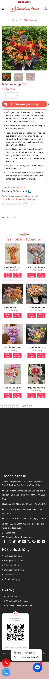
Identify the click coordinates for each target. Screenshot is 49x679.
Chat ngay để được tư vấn (15, 191)
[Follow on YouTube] (43, 541)
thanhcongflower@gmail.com (20, 199)
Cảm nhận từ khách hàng (17, 601)
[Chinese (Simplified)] (26, 2)
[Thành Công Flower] (24, 9)
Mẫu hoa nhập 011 (13, 267)
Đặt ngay (7, 275)
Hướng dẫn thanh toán (14, 560)
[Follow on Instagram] (9, 541)
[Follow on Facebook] (4, 541)
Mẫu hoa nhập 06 (36, 267)
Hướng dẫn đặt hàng (13, 556)
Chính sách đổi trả (12, 574)
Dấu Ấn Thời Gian (12, 347)
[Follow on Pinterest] (34, 541)
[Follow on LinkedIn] (38, 541)
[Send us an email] (24, 541)
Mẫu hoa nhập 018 (36, 307)
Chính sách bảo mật (12, 565)
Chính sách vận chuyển (14, 570)
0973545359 (11, 533)
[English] (23, 2)
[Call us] (29, 541)
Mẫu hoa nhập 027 (13, 307)
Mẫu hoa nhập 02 (36, 387)
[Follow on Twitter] (19, 541)
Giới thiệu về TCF (13, 596)
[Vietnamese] (19, 2)
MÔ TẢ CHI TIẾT (9, 217)
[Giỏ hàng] (45, 9)
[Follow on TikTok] (14, 541)
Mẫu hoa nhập (30, 20)
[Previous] (6, 48)
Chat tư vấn (17, 275)
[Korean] (29, 2)
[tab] (24, 217)
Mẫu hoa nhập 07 (12, 387)
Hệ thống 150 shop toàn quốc (19, 605)
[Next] (42, 48)
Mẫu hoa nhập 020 (36, 347)
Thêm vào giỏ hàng (24, 104)
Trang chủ (16, 20)
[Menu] (3, 8)
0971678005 (18, 187)
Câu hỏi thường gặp (12, 579)
